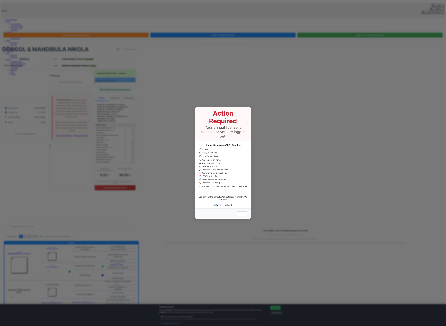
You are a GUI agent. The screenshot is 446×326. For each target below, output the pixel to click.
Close (242, 214)
